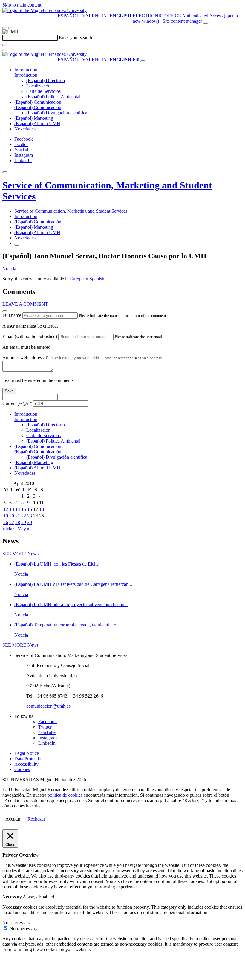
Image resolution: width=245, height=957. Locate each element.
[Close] (4, 311)
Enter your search (75, 37)
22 (23, 515)
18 (41, 509)
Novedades (25, 128)
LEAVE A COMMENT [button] (25, 304)
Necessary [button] (12, 896)
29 (23, 522)
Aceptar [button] (12, 818)
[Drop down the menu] (10, 28)
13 (11, 509)
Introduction (25, 69)
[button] (25, 75)
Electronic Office (157, 15)
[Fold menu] (142, 61)
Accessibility (26, 763)
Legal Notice (26, 753)
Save (9, 391)
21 (17, 515)
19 (5, 515)
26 (5, 522)
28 (17, 522)
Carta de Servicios (43, 91)
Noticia (9, 268)
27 (11, 522)
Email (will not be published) (29, 336)
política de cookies (65, 795)
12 (5, 509)
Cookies (22, 769)
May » (23, 528)
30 (29, 522)
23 (29, 515)
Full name (11, 315)
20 (11, 515)
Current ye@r (17, 403)
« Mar (8, 528)
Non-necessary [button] (16, 922)
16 (29, 509)
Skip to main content (21, 4)
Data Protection (29, 758)
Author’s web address (23, 357)
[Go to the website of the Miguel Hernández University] (44, 10)
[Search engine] (205, 23)
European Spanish (87, 278)
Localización (38, 85)
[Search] (4, 45)
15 (23, 509)
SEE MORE (20, 553)
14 (17, 509)
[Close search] (4, 50)
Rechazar (36, 818)
